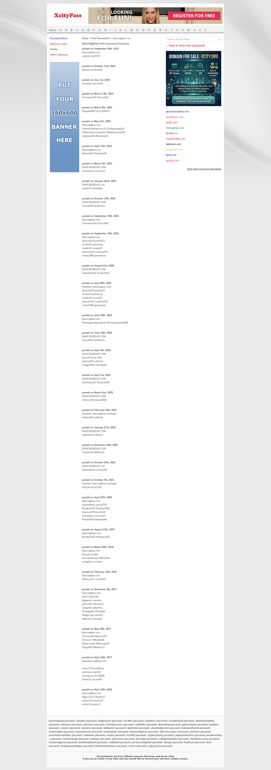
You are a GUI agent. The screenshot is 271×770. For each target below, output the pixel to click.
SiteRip (54, 49)
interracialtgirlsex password (143, 731)
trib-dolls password (133, 720)
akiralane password (86, 720)
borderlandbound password (93, 742)
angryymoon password (160, 746)
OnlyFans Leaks (58, 43)
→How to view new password (185, 45)
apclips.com (172, 160)
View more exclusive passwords (204, 169)
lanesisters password (123, 738)
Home (52, 30)
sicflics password (137, 746)
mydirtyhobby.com (175, 138)
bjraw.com (171, 155)
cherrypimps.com (175, 128)
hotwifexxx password (156, 720)
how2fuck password (194, 742)
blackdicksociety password (204, 738)
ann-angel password (146, 738)
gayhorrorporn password (194, 724)
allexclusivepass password (174, 731)
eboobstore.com (174, 149)
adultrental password (138, 728)
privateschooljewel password (147, 742)
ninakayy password (100, 738)
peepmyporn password (110, 720)
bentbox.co (172, 133)
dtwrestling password (169, 724)
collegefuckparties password (174, 738)
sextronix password (91, 728)
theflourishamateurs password (111, 746)
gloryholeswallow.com (177, 111)
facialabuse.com (174, 117)
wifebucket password (114, 728)
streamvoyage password (75, 738)
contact (183, 758)
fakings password (173, 742)
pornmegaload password (62, 720)
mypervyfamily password (160, 735)
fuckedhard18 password (181, 720)
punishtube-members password (65, 735)
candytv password (70, 728)
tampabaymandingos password (76, 746)
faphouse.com (173, 144)
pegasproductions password (190, 735)
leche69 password (136, 735)
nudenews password (94, 735)
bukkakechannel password (196, 728)
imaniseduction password (88, 731)
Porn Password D (100, 38)
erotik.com (171, 122)
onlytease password (71, 724)
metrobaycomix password (119, 724)
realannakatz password (115, 731)
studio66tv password (146, 724)
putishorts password (94, 724)
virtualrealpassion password (165, 728)
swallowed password (119, 742)
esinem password (116, 735)
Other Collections (59, 54)
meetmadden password (61, 731)
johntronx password (200, 731)
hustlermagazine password (63, 742)
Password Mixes (58, 38)
